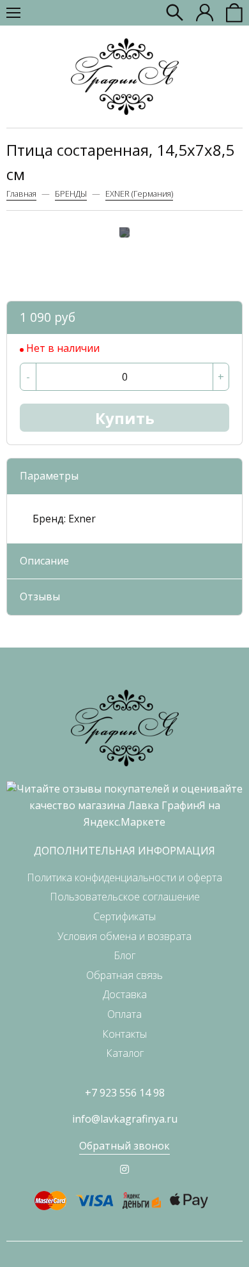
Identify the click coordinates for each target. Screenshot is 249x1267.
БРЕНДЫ (71, 193)
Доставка (125, 994)
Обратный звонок (124, 1146)
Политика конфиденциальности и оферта (124, 877)
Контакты (124, 1034)
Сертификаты (124, 916)
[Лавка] (125, 76)
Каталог (125, 1053)
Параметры (49, 476)
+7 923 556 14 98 (125, 1093)
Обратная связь (124, 975)
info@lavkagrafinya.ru (124, 1119)
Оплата (124, 1014)
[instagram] (124, 1169)
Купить (125, 418)
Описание (44, 561)
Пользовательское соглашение (125, 897)
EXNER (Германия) (139, 193)
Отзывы (40, 596)
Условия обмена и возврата (124, 936)
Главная (21, 193)
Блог (124, 955)
